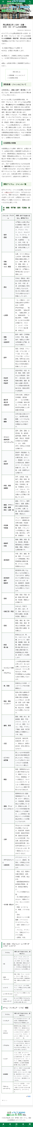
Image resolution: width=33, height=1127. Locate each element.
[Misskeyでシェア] (27, 706)
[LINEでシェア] (27, 711)
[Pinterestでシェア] (9, 716)
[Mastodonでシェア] (12, 706)
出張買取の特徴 (13, 78)
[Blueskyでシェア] (20, 706)
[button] (23, 716)
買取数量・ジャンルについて (17, 75)
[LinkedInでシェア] (16, 716)
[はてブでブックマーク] (12, 711)
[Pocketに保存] (20, 711)
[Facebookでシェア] (5, 711)
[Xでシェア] (5, 706)
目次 (14, 72)
